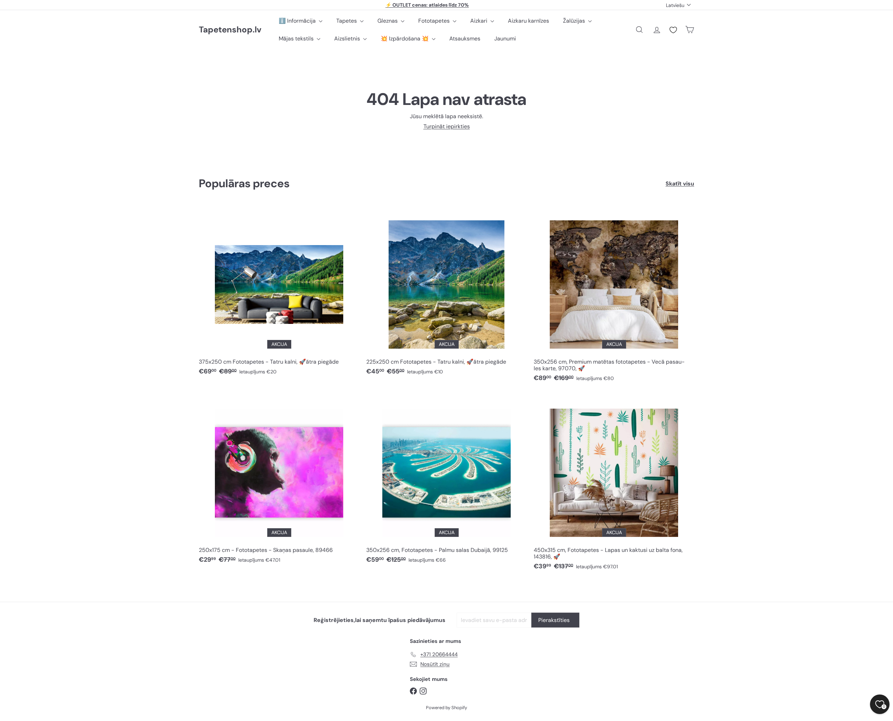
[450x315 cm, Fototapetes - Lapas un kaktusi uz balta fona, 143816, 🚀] (614, 485)
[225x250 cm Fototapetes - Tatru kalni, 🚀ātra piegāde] (446, 293)
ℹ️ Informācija (298, 20)
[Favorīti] (673, 30)
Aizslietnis (347, 38)
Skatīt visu (680, 183)
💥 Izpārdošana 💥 (405, 38)
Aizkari (479, 20)
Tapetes (347, 20)
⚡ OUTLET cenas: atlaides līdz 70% (427, 5)
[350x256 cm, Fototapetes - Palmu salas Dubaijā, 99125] (446, 482)
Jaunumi (505, 38)
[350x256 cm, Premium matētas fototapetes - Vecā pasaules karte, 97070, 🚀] (614, 296)
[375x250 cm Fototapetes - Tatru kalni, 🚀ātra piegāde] (279, 293)
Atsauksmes (464, 38)
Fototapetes (434, 20)
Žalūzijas (574, 20)
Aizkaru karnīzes (528, 20)
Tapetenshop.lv (230, 30)
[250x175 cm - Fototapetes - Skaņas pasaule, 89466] (279, 482)
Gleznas (388, 20)
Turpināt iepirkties (446, 126)
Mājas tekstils (297, 38)
